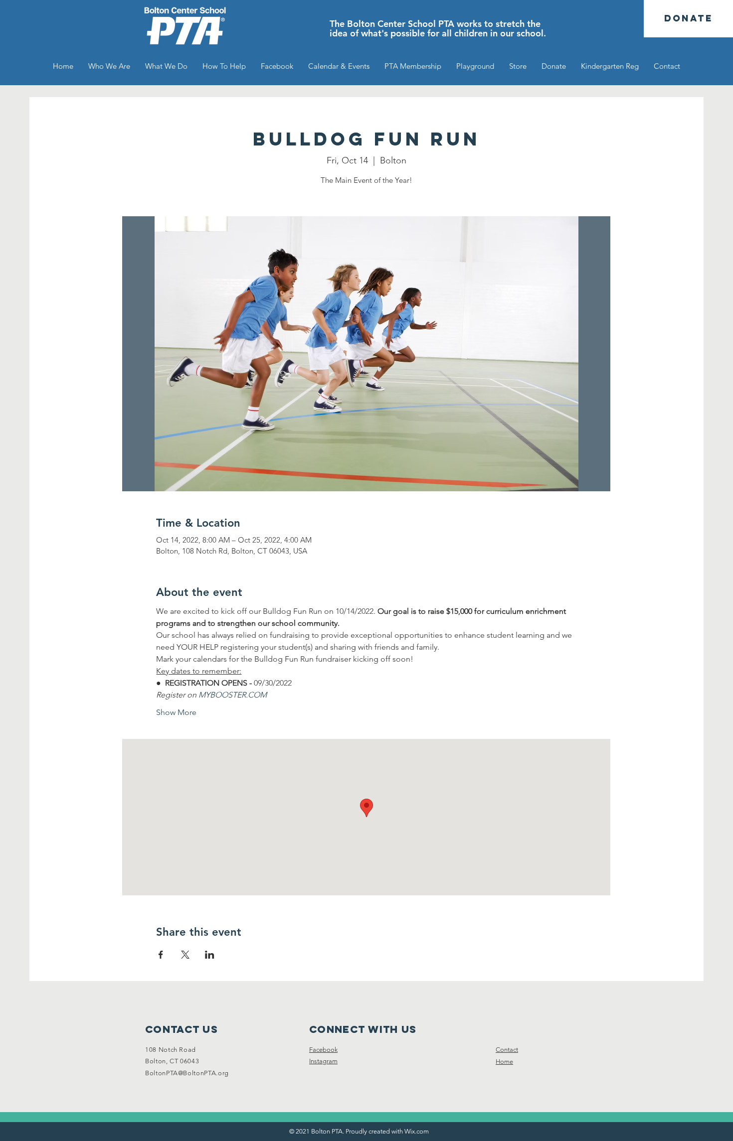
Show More (176, 712)
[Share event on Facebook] (161, 955)
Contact (507, 1049)
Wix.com (416, 1131)
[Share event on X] (185, 955)
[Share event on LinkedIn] (209, 955)
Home (504, 1061)
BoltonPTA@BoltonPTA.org (187, 1073)
